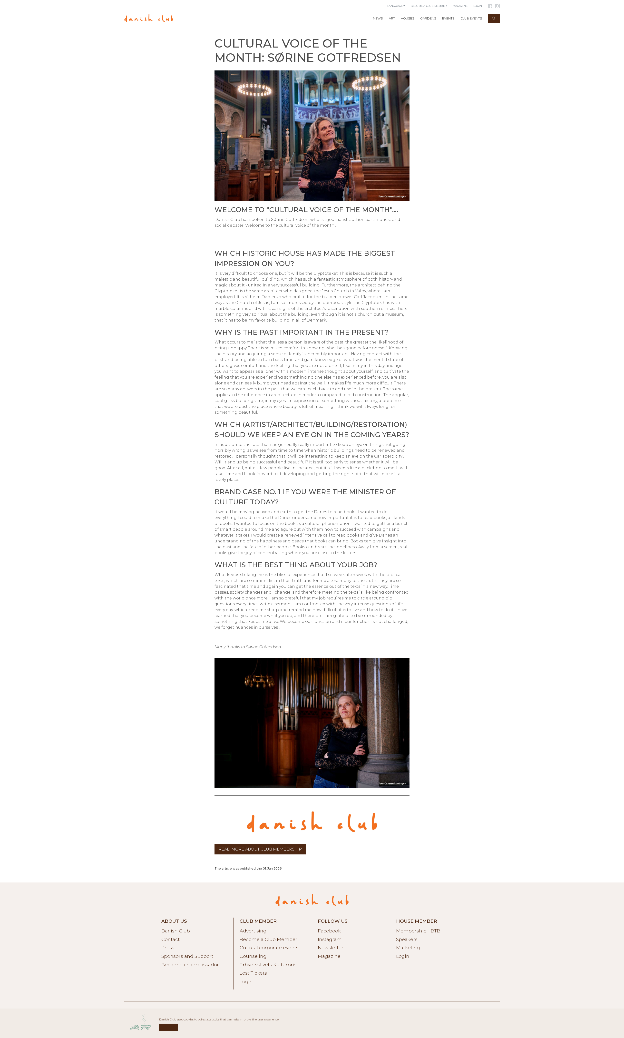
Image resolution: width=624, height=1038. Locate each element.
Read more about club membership (260, 849)
